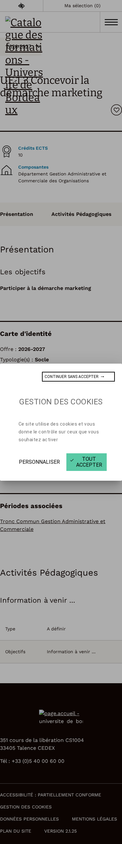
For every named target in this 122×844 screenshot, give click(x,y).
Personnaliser (39, 462)
